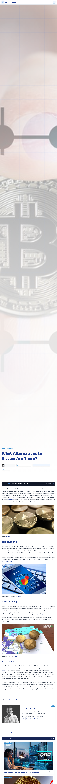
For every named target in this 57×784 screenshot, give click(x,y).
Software (34, 2)
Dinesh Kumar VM (9, 465)
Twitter (19, 596)
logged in (10, 732)
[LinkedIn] (26, 718)
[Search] (54, 2)
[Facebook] (30, 718)
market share (11, 499)
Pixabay (8, 536)
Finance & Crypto (8, 448)
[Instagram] (34, 718)
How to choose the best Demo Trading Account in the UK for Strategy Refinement (21, 772)
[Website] (41, 718)
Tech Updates (26, 2)
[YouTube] (37, 718)
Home (20, 2)
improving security (7, 561)
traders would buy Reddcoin (42, 615)
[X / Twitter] (23, 718)
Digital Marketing (44, 2)
